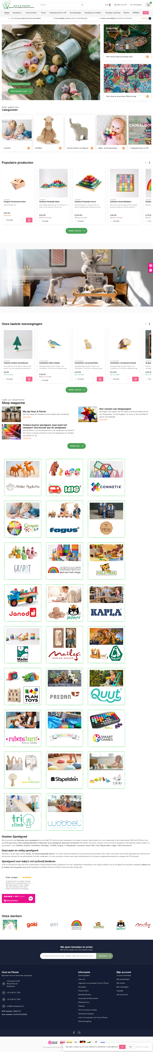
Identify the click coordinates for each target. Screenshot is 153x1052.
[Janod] (23, 603)
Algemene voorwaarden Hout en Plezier (93, 983)
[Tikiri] (106, 770)
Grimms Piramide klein (49, 202)
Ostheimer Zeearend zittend (123, 363)
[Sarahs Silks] (64, 728)
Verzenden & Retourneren (88, 998)
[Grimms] (64, 561)
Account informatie (124, 975)
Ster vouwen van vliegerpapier (115, 409)
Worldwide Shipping (86, 1014)
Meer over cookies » (142, 1047)
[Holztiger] (106, 561)
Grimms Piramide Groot (85, 202)
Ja (122, 1047)
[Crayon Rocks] (23, 519)
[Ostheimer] (106, 645)
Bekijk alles (75, 446)
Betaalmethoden (84, 994)
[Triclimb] (23, 812)
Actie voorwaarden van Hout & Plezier (93, 1017)
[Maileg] (64, 645)
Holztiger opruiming (112, 13)
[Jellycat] (64, 603)
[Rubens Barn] (23, 728)
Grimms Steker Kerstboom (16, 363)
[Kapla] (106, 603)
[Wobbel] (64, 812)
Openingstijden (84, 975)
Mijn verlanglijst (122, 987)
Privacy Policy (83, 991)
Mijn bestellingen (123, 979)
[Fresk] (106, 519)
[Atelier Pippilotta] (23, 477)
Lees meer (27, 417)
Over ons (81, 979)
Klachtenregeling (84, 1021)
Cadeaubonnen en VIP (57, 13)
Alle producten (122, 994)
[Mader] (23, 645)
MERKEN (136, 13)
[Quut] (106, 686)
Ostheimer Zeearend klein (86, 363)
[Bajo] (64, 477)
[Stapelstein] (64, 770)
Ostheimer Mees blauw (49, 363)
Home (6, 13)
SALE (146, 13)
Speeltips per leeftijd (93, 13)
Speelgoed (17, 13)
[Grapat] (23, 561)
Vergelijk (9, 220)
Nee (130, 1047)
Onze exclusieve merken (87, 1010)
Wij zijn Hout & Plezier (34, 411)
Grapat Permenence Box (15, 202)
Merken (126, 13)
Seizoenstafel (31, 13)
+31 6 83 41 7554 (13, 992)
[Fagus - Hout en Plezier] (64, 519)
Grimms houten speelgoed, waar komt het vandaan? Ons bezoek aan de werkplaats (45, 426)
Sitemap (81, 1006)
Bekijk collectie (75, 231)
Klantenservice (84, 1002)
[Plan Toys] (23, 686)
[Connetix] (106, 477)
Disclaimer (82, 987)
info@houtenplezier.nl (15, 1006)
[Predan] (64, 686)
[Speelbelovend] (23, 770)
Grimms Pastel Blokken (120, 202)
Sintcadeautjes (75, 13)
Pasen (43, 13)
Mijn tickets (121, 983)
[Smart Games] (106, 728)
